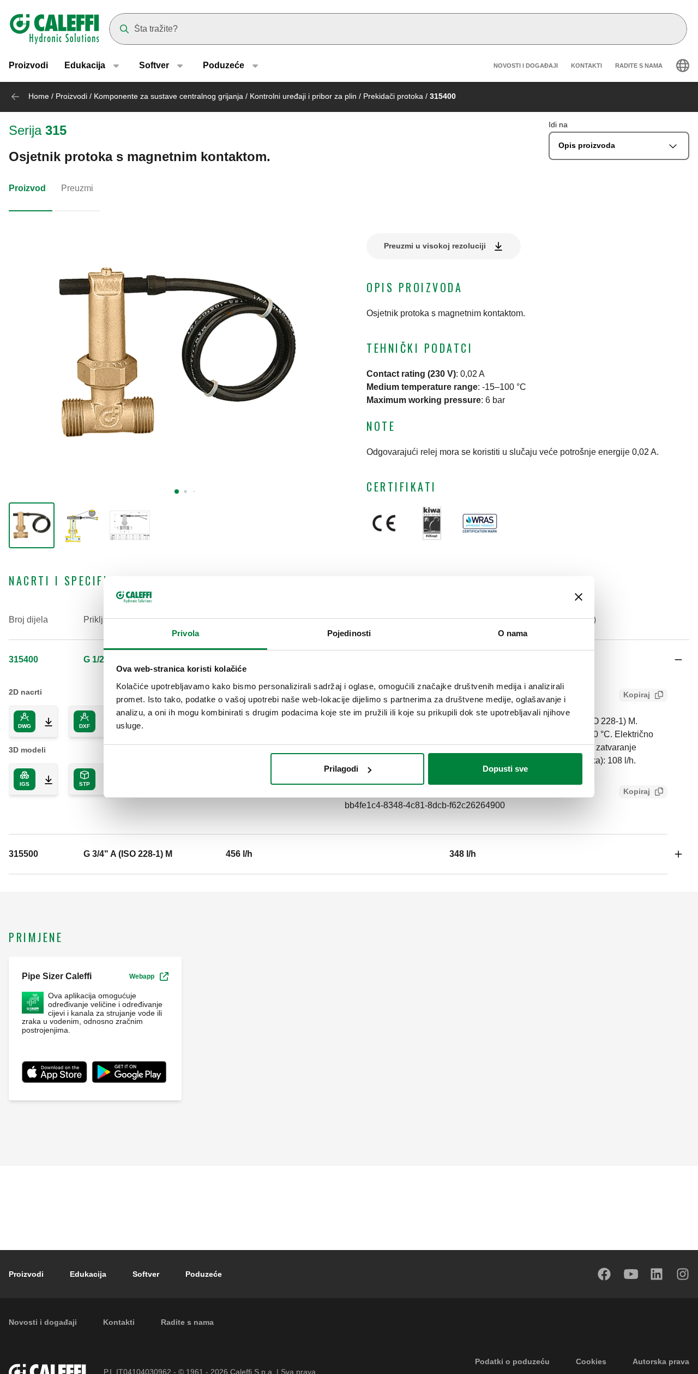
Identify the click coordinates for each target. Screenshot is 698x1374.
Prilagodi (341, 768)
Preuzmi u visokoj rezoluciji (435, 245)
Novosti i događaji (526, 65)
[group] (31, 525)
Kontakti (586, 65)
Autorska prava (661, 1361)
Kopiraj (636, 694)
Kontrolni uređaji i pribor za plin (303, 96)
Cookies (591, 1361)
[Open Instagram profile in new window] (683, 1274)
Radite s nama (639, 65)
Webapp (141, 976)
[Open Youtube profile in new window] (631, 1274)
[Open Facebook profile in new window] (605, 1274)
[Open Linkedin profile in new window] (657, 1274)
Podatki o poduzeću (512, 1361)
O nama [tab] (513, 633)
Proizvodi (28, 65)
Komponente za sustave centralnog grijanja (168, 96)
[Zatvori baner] (578, 597)
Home (38, 96)
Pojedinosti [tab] (349, 633)
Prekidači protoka (393, 96)
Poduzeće (203, 1274)
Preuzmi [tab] (77, 188)
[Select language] (682, 65)
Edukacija (88, 1274)
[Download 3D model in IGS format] (44, 779)
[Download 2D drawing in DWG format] (44, 721)
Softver (146, 1274)
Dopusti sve (505, 768)
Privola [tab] (185, 633)
